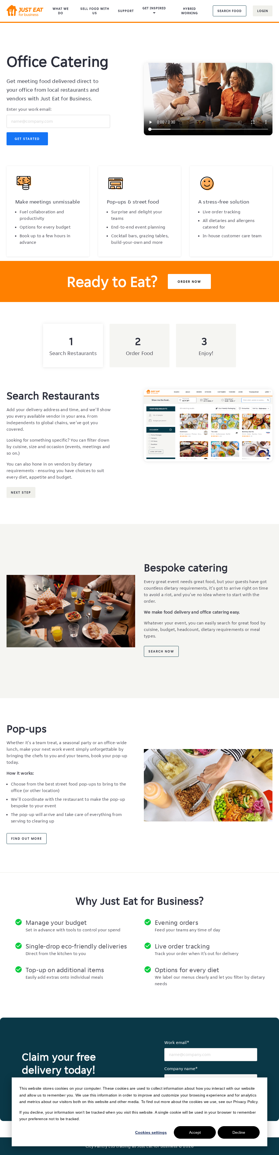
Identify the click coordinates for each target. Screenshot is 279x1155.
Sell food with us (94, 11)
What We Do (61, 11)
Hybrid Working (189, 11)
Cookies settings (151, 1132)
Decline (238, 1132)
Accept (195, 1132)
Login (262, 11)
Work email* (176, 1042)
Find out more (26, 838)
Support (126, 11)
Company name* (181, 1068)
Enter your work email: (29, 109)
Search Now (161, 651)
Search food (229, 11)
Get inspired (154, 8)
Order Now (189, 281)
